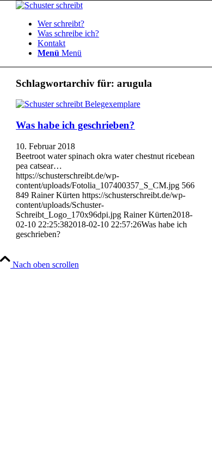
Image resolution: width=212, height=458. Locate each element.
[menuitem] (117, 24)
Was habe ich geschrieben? (75, 125)
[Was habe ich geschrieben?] (78, 104)
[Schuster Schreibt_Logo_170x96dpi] (49, 5)
